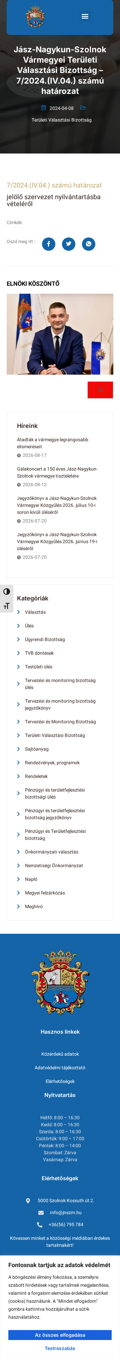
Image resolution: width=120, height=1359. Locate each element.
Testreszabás (60, 1348)
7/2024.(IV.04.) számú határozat (54, 185)
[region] (60, 1307)
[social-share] (48, 244)
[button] (85, 15)
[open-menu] (100, 390)
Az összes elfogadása (60, 1335)
